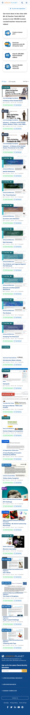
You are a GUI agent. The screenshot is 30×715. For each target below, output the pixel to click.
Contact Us (15, 698)
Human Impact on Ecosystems (13, 431)
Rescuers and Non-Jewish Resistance (11, 288)
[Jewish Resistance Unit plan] (15, 166)
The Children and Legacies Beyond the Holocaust (14, 265)
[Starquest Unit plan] (15, 378)
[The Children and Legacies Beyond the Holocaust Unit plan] (15, 260)
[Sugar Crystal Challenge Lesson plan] (15, 613)
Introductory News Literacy (12, 360)
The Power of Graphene (10, 596)
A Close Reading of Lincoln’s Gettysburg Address (12, 454)
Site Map (6, 703)
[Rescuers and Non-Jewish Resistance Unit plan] (15, 283)
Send (24, 671)
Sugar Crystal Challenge (11, 620)
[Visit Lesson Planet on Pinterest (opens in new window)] (22, 707)
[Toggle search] (22, 2)
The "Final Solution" (9, 195)
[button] (26, 2)
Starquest (6, 384)
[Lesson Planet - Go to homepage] (10, 2)
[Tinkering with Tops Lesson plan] (15, 636)
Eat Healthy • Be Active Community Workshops (14, 524)
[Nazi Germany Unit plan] (15, 237)
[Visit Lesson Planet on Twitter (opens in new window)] (11, 707)
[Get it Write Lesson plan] (15, 566)
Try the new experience (18, 8)
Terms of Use (22, 703)
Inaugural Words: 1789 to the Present (12, 406)
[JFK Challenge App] (15, 499)
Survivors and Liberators (11, 219)
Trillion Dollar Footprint (11, 478)
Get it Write (6, 573)
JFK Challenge (7, 502)
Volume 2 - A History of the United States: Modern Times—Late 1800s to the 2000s (14, 124)
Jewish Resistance (9, 171)
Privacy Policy (14, 703)
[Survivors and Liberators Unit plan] (15, 213)
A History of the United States (13, 101)
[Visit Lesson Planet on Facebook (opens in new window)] (7, 707)
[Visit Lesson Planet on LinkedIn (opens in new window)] (15, 707)
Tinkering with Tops (9, 643)
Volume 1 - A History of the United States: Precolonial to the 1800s (14, 147)
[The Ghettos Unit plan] (15, 307)
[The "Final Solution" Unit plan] (15, 189)
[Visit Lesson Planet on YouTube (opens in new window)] (18, 707)
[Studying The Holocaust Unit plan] (15, 331)
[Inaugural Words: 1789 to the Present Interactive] (15, 403)
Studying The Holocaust (11, 337)
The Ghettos (7, 313)
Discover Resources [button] (9, 684)
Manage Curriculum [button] (10, 690)
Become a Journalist (9, 549)
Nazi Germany (7, 242)
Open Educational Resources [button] (12, 678)
